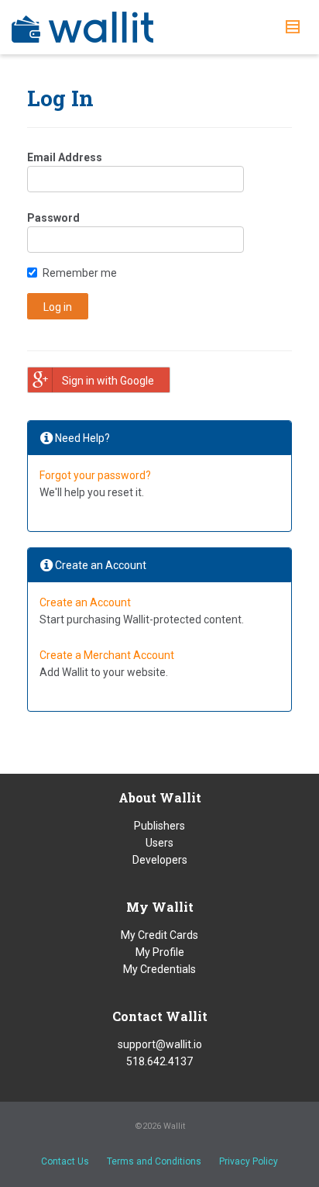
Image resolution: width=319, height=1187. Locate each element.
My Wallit (160, 907)
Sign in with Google (108, 380)
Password (53, 218)
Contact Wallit (160, 1016)
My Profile (159, 952)
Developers (159, 860)
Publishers (159, 826)
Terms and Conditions (154, 1161)
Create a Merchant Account (106, 655)
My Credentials (159, 969)
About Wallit (159, 797)
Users (159, 843)
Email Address (64, 157)
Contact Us (65, 1161)
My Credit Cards (159, 935)
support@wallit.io (160, 1044)
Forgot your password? (95, 475)
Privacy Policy (248, 1161)
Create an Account (85, 602)
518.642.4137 (159, 1061)
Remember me (80, 273)
